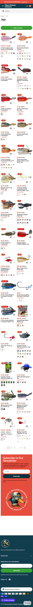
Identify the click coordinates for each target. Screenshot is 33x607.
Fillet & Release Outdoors (11, 604)
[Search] (2, 11)
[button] (2, 6)
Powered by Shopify (23, 604)
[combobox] (18, 11)
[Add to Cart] (14, 42)
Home (2, 16)
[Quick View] (10, 42)
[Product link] (8, 45)
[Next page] (24, 447)
